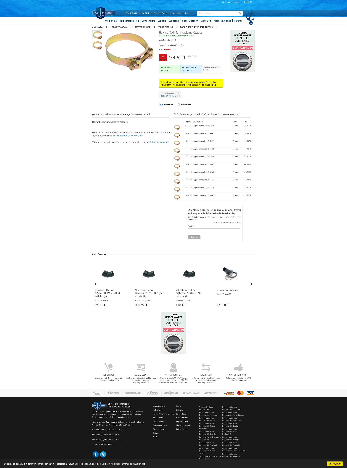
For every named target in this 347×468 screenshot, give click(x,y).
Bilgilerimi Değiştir (183, 425)
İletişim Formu (181, 429)
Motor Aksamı (142, 27)
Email (191, 226)
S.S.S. (155, 436)
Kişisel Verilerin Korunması (163, 414)
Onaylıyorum (335, 463)
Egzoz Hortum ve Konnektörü (196, 27)
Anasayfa (97, 27)
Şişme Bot (206, 20)
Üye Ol (178, 406)
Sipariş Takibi (131, 13)
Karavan (238, 20)
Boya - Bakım (148, 20)
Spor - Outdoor (190, 20)
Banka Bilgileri (145, 13)
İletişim (185, 13)
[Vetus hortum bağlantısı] (230, 274)
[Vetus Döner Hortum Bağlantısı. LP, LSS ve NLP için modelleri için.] (108, 274)
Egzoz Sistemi (165, 27)
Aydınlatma (111, 20)
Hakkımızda (175, 13)
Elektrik (162, 20)
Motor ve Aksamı (222, 20)
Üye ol (237, 2)
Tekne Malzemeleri (129, 20)
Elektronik (174, 20)
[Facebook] (95, 454)
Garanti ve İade (159, 406)
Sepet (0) (248, 2)
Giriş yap (226, 2)
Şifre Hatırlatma (182, 417)
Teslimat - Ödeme (161, 13)
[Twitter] (103, 454)
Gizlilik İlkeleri (158, 421)
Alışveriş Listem (182, 421)
